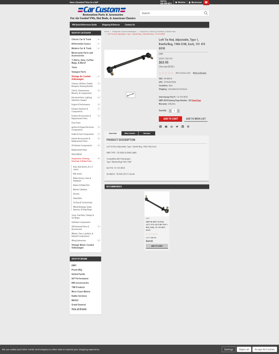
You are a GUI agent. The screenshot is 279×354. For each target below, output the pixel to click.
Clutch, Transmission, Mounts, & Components (81, 91)
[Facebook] (160, 126)
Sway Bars (77, 198)
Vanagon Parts (78, 71)
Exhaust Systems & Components (79, 110)
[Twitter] (177, 126)
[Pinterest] (188, 126)
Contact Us (130, 24)
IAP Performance (79, 278)
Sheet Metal (76, 154)
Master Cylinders (80, 189)
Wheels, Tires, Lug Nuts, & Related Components (82, 234)
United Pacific (78, 274)
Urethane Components (81, 222)
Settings (228, 349)
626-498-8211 (166, 3)
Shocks (76, 194)
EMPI (73, 265)
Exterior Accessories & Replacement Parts (81, 117)
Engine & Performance (80, 104)
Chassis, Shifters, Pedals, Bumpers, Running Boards (82, 84)
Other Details (129, 133)
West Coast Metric (80, 291)
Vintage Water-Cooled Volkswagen (82, 246)
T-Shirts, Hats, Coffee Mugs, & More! (82, 61)
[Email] (166, 126)
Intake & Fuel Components (82, 134)
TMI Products (78, 287)
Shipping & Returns (111, 24)
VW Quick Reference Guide (84, 24)
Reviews (146, 133)
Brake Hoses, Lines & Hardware (82, 179)
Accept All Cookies (265, 349)
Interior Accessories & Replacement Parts (80, 139)
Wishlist (181, 2)
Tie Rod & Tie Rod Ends (82, 202)
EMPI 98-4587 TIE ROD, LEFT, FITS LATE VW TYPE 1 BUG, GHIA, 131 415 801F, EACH (157, 226)
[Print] (171, 126)
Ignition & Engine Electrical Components (82, 128)
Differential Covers (81, 43)
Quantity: (163, 110)
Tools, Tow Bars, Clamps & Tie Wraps (82, 216)
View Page (196, 100)
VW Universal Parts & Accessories (80, 227)
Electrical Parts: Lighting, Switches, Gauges (81, 98)
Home (106, 32)
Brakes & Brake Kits (81, 185)
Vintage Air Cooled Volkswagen (80, 78)
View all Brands (79, 309)
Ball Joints (77, 173)
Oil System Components (81, 145)
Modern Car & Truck (81, 48)
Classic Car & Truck (81, 39)
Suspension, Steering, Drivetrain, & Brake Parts (81, 159)
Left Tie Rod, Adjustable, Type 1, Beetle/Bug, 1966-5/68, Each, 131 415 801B (136, 34)
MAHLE (74, 300)
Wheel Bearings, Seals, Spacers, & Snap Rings (82, 208)
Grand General (78, 304)
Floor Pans (76, 122)
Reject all (244, 349)
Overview (113, 133)
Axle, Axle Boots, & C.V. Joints (83, 168)
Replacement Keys (79, 150)
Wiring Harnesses (78, 240)
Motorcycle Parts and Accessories (82, 54)
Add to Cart (157, 246)
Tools (74, 67)
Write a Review (199, 73)
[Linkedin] (182, 126)
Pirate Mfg (76, 269)
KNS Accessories (80, 282)
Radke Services (79, 296)
